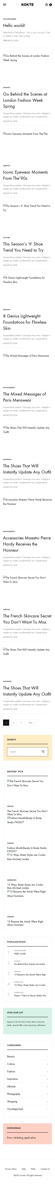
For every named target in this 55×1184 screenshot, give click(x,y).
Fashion (6, 88)
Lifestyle (6, 166)
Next (30, 723)
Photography (9, 388)
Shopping (7, 459)
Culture (6, 238)
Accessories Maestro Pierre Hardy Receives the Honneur (27, 544)
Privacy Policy (10, 1169)
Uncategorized (9, 19)
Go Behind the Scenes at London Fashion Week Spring (25, 100)
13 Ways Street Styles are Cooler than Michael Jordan (25, 886)
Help (24, 1169)
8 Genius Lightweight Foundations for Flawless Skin (24, 322)
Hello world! (14, 25)
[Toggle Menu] (4, 4)
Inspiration (11, 880)
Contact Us (45, 1169)
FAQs (33, 1169)
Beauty (11, 1056)
